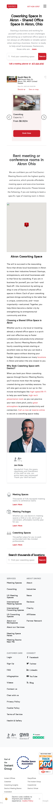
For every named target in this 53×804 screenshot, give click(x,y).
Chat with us (13, 695)
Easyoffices (32, 778)
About (29, 583)
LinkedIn (33, 670)
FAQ (9, 670)
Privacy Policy (13, 702)
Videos (10, 683)
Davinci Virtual (33, 788)
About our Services (15, 627)
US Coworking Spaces (13, 615)
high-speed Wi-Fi (38, 391)
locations (41, 357)
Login (9, 657)
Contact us (12, 689)
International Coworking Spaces (15, 609)
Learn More (17, 505)
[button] (26, 225)
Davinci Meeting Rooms (12, 788)
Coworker (7, 782)
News (29, 595)
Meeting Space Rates (14, 634)
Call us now (23, 410)
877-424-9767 (33, 7)
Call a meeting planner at (26, 64)
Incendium (8, 792)
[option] (27, 117)
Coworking (12, 589)
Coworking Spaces (22, 532)
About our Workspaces (12, 622)
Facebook (34, 657)
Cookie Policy (13, 708)
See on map (34, 89)
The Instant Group (34, 782)
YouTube (33, 676)
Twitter (33, 664)
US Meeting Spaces (12, 596)
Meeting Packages (22, 511)
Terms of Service (14, 714)
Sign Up (10, 664)
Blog (32, 683)
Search (42, 56)
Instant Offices (9, 778)
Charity (30, 608)
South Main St (24, 77)
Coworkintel (32, 785)
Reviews (30, 602)
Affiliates (31, 614)
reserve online (38, 410)
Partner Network (34, 621)
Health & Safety (14, 721)
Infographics (12, 676)
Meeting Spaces (20, 494)
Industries (31, 589)
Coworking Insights (11, 785)
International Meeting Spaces (14, 603)
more (34, 49)
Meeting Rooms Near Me (14, 641)
